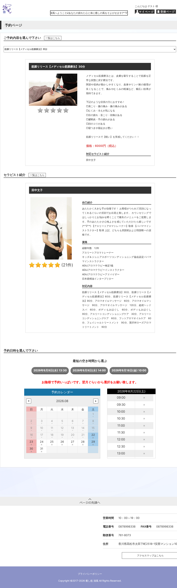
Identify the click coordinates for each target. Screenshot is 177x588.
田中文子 (91, 159)
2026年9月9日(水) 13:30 (50, 370)
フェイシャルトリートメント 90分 (107, 322)
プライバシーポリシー (90, 573)
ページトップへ (90, 501)
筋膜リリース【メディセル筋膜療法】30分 (105, 292)
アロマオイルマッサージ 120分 (118, 305)
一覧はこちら (52, 38)
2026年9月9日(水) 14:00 (89, 370)
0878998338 (127, 526)
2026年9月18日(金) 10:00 (129, 370)
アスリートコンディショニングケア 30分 (113, 313)
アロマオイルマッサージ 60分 (112, 300)
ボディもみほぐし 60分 (113, 309)
